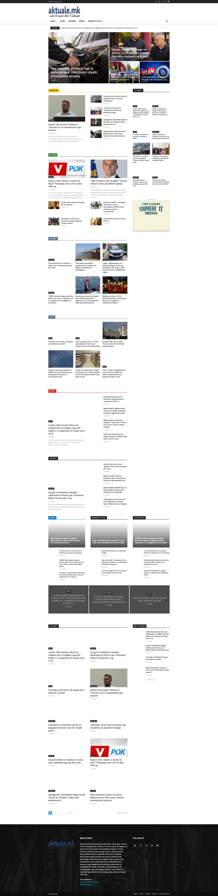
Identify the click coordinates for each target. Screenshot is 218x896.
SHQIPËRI (53, 239)
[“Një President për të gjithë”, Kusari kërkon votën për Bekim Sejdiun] (109, 169)
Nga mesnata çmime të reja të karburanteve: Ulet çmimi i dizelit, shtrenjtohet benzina (114, 134)
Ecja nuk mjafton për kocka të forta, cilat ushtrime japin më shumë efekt (109, 541)
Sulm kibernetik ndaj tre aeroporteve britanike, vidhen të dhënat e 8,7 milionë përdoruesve (156, 562)
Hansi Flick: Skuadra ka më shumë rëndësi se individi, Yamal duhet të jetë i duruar (115, 436)
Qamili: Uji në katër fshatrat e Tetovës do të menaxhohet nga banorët (64, 127)
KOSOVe (53, 155)
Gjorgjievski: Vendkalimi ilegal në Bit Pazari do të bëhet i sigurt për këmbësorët (115, 122)
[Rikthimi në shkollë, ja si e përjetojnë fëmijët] (95, 553)
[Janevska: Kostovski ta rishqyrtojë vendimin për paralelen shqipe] (96, 111)
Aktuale (54, 65)
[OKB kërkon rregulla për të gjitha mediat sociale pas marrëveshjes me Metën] (137, 573)
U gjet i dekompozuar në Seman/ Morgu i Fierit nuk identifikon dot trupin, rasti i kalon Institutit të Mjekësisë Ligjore (114, 267)
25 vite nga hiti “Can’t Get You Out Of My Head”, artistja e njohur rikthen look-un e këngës (115, 501)
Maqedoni (115, 46)
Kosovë (51, 177)
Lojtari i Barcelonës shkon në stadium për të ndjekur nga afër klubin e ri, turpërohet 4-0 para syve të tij (99, 28)
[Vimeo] (165, 1)
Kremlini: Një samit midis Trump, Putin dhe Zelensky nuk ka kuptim (113, 344)
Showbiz (155, 106)
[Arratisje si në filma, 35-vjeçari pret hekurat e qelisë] (60, 330)
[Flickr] (146, 845)
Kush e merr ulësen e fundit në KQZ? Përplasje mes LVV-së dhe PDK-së (65, 183)
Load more (150, 679)
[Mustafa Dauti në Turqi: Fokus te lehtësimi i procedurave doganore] (53, 553)
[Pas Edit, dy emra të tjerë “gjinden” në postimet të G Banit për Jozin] (96, 467)
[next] (166, 28)
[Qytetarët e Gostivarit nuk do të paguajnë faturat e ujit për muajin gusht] (96, 99)
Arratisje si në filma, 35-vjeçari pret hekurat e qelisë (141, 136)
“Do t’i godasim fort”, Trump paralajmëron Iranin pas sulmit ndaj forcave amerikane (88, 344)
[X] (162, 1)
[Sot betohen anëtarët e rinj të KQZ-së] (96, 221)
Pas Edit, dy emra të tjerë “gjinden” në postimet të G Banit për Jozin (115, 466)
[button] (167, 21)
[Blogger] (135, 845)
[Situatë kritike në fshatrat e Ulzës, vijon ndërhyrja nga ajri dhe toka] (60, 252)
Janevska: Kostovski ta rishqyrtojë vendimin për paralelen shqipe (112, 110)
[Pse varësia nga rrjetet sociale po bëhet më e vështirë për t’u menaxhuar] (137, 553)
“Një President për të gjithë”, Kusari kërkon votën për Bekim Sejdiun (109, 182)
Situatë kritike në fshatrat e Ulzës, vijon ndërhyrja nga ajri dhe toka (60, 265)
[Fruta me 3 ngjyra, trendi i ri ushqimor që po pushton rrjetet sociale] (95, 573)
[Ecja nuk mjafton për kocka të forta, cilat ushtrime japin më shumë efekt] (109, 534)
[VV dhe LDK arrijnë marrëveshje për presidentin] (53, 205)
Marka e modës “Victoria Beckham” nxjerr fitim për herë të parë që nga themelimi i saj (114, 478)
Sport (50, 421)
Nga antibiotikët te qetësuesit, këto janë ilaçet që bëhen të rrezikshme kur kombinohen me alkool (114, 562)
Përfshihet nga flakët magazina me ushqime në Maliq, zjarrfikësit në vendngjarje (86, 266)
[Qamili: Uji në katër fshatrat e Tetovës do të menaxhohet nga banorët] (66, 108)
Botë (50, 338)
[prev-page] (49, 146)
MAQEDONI (54, 90)
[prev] (162, 28)
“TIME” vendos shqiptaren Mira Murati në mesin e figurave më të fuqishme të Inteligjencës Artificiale (151, 540)
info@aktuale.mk (87, 884)
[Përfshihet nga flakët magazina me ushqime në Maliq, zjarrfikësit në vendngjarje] (88, 252)
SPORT (52, 391)
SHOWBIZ (53, 458)
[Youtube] (168, 1)
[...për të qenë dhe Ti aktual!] (66, 11)
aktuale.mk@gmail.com (89, 882)
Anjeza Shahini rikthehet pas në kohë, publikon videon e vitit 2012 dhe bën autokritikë (114, 490)
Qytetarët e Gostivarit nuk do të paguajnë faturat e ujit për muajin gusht (115, 98)
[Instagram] (159, 1)
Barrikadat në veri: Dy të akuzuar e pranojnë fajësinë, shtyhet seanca (71, 221)
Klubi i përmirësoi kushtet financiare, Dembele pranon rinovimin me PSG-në (113, 399)
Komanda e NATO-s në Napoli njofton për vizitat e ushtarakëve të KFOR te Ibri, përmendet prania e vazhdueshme (114, 207)
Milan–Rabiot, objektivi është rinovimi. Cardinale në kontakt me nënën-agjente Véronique (114, 411)
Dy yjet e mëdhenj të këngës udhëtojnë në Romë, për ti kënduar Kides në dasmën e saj (159, 111)
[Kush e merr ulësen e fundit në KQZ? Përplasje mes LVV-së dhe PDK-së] (66, 169)
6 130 (70, 813)
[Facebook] (155, 1)
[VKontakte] (157, 845)
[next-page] (53, 146)
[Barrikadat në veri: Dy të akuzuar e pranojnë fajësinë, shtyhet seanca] (53, 221)
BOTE (52, 317)
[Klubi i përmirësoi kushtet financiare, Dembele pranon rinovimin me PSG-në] (96, 399)
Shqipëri (51, 260)
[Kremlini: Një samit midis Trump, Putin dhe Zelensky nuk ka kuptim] (115, 330)
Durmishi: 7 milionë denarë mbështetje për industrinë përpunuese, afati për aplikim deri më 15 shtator (72, 575)
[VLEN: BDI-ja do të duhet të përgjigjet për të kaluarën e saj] (155, 72)
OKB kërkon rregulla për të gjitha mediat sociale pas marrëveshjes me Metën (156, 573)
